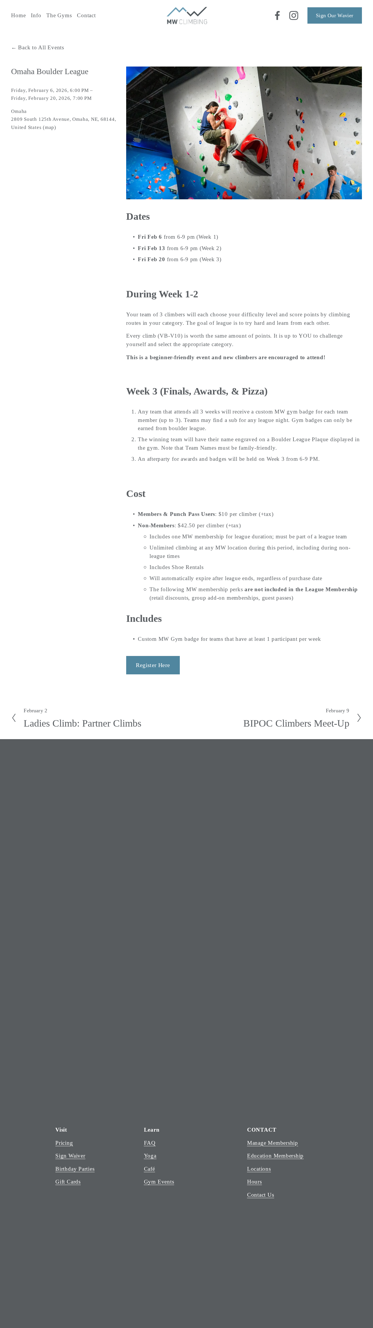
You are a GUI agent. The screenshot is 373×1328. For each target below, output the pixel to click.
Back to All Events (41, 47)
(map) (49, 127)
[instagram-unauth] (293, 15)
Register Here (153, 665)
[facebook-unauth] (277, 15)
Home (18, 15)
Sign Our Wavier (334, 15)
